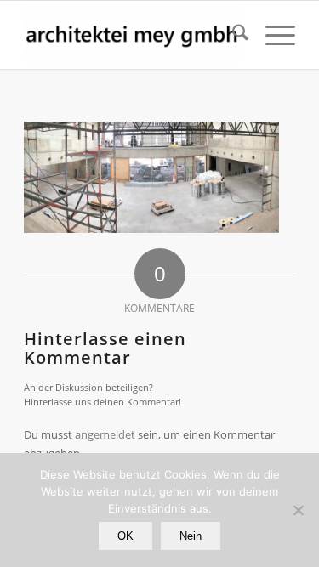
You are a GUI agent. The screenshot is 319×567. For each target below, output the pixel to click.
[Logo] (132, 35)
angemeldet (105, 434)
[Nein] (297, 510)
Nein (190, 536)
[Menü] (271, 35)
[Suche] (231, 35)
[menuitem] (231, 35)
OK (125, 536)
